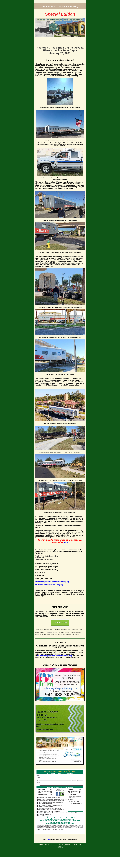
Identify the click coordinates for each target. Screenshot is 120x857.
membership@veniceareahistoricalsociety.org (54, 656)
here (66, 542)
